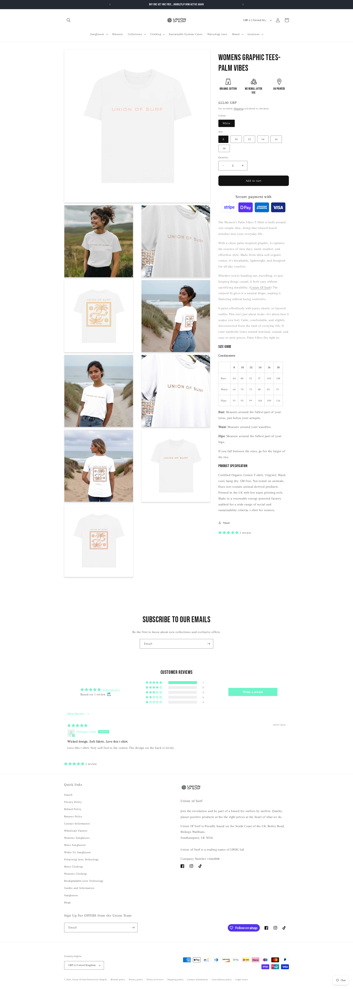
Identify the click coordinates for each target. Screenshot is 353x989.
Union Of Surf (260, 287)
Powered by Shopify (97, 979)
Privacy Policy (73, 801)
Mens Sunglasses (75, 844)
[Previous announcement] (109, 4)
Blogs (67, 902)
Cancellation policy (222, 979)
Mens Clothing (73, 866)
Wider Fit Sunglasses (77, 852)
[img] (77, 725)
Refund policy (118, 979)
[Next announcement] (243, 4)
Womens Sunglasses (77, 837)
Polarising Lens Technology (81, 859)
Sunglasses (71, 895)
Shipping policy (175, 979)
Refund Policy (73, 809)
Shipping (239, 108)
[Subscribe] (208, 644)
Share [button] (226, 522)
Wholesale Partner (75, 830)
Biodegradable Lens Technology (83, 880)
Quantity (223, 157)
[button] (68, 20)
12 (249, 139)
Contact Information (77, 823)
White (226, 123)
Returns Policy (73, 816)
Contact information (197, 979)
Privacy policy (136, 979)
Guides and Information (79, 888)
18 (224, 148)
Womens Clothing (75, 873)
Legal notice (242, 979)
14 (262, 139)
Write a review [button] (253, 692)
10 (236, 139)
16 (276, 139)
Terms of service (155, 979)
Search (68, 794)
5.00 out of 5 (111, 690)
